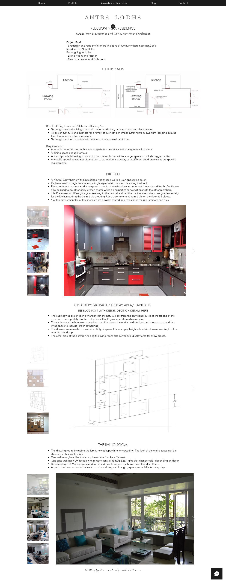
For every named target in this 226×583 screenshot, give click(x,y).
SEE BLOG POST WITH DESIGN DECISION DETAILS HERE (113, 310)
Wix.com (137, 570)
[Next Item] (193, 250)
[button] (153, 3)
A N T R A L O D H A (113, 17)
